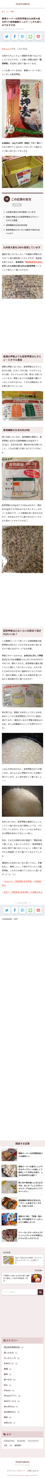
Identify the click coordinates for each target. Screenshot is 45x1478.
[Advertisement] (22, 324)
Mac (7, 1384)
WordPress (11, 1406)
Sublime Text (9, 1441)
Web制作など (11, 1411)
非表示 (17, 205)
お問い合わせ (32, 1470)
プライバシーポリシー (16, 1470)
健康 (16, 919)
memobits (23, 4)
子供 (5, 1445)
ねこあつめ (21, 1441)
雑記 (7, 1417)
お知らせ (9, 1422)
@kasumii (6, 48)
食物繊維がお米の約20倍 (16, 225)
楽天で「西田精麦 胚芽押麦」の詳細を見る (23, 892)
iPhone (9, 1390)
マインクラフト (33, 1441)
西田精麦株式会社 (34, 261)
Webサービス (11, 1401)
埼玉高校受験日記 (13, 1347)
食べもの (10, 1379)
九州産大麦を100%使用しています (21, 212)
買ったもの (10, 1352)
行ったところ (11, 1358)
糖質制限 (18, 1445)
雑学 (7, 1374)
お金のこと (10, 1363)
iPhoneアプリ (12, 1395)
